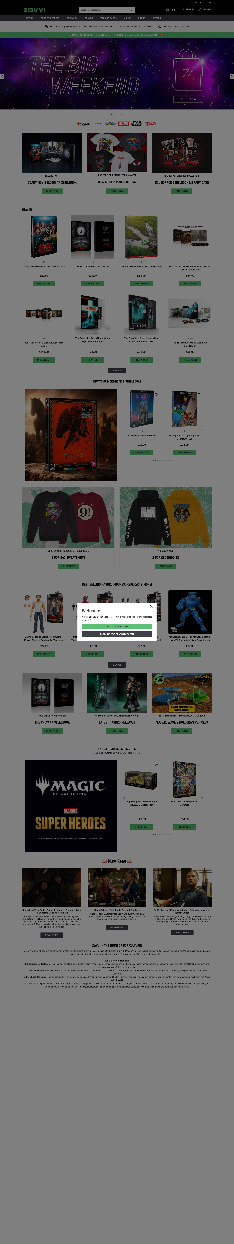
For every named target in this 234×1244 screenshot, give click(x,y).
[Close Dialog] (151, 606)
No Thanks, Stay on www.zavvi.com (117, 634)
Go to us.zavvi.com (117, 626)
